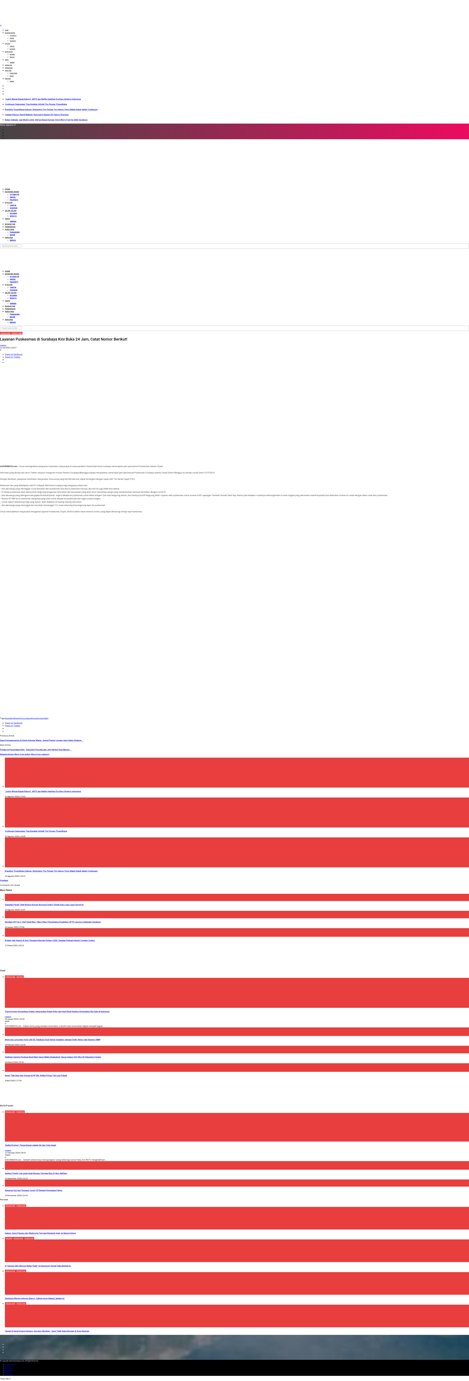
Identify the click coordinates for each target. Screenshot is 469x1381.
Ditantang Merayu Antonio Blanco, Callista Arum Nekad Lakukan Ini (34, 1298)
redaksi (3, 345)
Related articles (7, 754)
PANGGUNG (13, 73)
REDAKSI (8, 1366)
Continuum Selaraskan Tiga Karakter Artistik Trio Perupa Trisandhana (36, 104)
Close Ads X (5, 1378)
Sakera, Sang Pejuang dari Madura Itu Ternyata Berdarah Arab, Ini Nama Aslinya (40, 1233)
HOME (6, 30)
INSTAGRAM (9, 1375)
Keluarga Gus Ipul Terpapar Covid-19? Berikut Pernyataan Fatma (33, 1190)
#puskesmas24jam (39, 718)
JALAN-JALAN (9, 52)
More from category (40, 754)
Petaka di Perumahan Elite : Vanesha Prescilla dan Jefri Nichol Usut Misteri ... (36, 749)
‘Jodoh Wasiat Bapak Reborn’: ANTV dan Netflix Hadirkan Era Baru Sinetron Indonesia (43, 99)
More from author (22, 754)
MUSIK (12, 76)
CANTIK (12, 46)
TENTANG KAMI (10, 1364)
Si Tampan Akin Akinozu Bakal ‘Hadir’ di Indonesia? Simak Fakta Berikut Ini (38, 1266)
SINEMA (12, 62)
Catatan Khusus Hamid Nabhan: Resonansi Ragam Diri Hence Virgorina (37, 115)
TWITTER (8, 1373)
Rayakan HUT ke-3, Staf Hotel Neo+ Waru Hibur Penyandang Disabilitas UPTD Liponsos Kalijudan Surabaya (53, 922)
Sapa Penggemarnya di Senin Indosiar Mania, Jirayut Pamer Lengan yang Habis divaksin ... (41, 740)
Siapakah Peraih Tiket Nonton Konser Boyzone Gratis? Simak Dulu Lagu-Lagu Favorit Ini (44, 905)
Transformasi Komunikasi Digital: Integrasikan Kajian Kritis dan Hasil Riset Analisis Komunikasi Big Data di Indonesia (57, 1011)
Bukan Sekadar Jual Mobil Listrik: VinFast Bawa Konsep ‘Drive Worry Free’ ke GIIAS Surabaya (46, 120)
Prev (2, 880)
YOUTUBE (8, 1369)
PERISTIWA (8, 70)
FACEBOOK (9, 1371)
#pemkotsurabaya (22, 718)
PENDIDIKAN (9, 68)
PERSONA (8, 79)
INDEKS (12, 81)
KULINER (12, 54)
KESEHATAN (8, 65)
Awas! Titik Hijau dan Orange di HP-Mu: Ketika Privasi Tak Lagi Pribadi (36, 1075)
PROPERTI (13, 41)
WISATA (12, 57)
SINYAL (12, 38)
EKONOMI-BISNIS (10, 33)
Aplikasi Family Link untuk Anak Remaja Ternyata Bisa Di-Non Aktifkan (36, 1173)
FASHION (12, 49)
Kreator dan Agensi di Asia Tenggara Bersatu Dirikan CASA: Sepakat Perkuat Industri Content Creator (50, 940)
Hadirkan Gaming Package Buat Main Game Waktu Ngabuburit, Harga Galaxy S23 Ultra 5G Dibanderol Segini (53, 1057)
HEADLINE (5, 333)
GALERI (8, 1238)
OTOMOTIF (13, 35)
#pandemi (9, 718)
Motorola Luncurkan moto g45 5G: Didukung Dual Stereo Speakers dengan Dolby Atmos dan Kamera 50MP (53, 1040)
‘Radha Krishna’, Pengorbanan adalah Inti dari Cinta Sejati (30, 1145)
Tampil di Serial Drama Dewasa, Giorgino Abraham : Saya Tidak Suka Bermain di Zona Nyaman (47, 1331)
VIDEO (7, 60)
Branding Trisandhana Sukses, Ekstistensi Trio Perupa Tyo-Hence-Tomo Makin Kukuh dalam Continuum (51, 109)
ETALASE (7, 44)
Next (6, 880)
